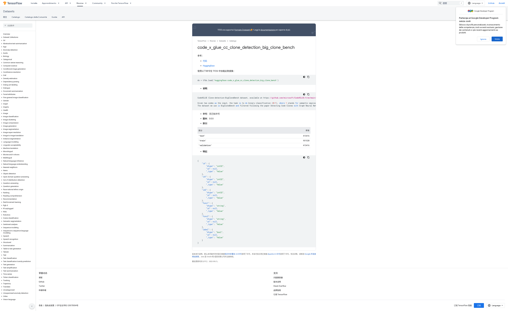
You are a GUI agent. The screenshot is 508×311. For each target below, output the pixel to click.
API (66, 3)
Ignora (483, 39)
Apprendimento (49, 3)
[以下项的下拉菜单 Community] (106, 3)
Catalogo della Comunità (36, 17)
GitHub (491, 3)
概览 (5, 17)
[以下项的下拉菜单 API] (71, 3)
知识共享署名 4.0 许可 (233, 254)
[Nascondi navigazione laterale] (32, 306)
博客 (40, 278)
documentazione (268, 30)
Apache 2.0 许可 (274, 254)
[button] (17, 37)
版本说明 (277, 282)
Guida (54, 17)
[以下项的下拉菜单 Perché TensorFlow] (131, 3)
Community (97, 3)
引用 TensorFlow (280, 294)
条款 (40, 305)
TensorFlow (202, 41)
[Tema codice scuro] (304, 77)
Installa (34, 3)
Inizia (497, 39)
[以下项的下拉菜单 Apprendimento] (59, 3)
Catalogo (16, 17)
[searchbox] (17, 25)
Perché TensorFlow (119, 3)
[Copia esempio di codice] (308, 77)
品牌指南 (277, 290)
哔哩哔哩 (42, 290)
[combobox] (450, 3)
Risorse (80, 3)
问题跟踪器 (278, 278)
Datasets (8, 11)
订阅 (479, 305)
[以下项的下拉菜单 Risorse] (86, 3)
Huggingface (209, 65)
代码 (205, 61)
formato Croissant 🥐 (244, 30)
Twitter (42, 286)
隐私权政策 (49, 305)
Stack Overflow (279, 286)
